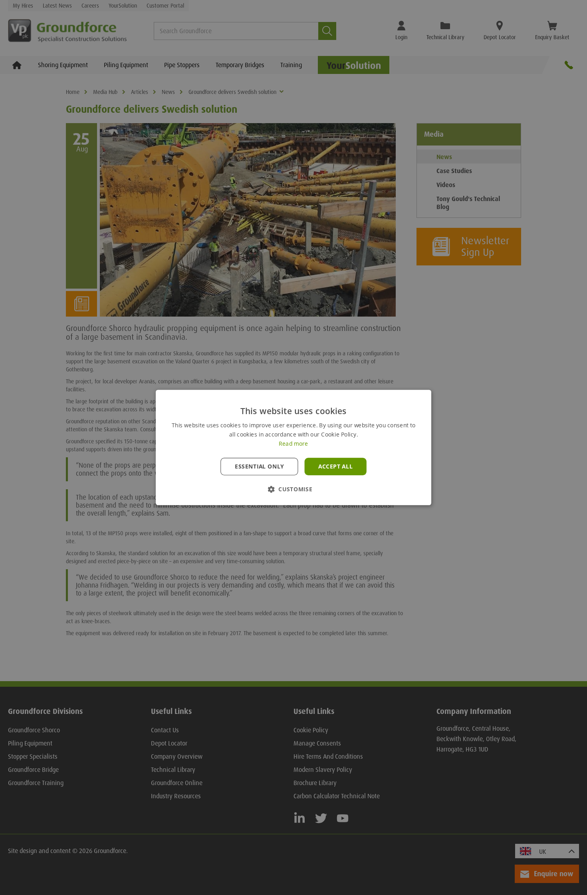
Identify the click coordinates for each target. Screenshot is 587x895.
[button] (293, 489)
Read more (293, 444)
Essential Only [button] (259, 466)
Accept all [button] (335, 466)
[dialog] (293, 447)
